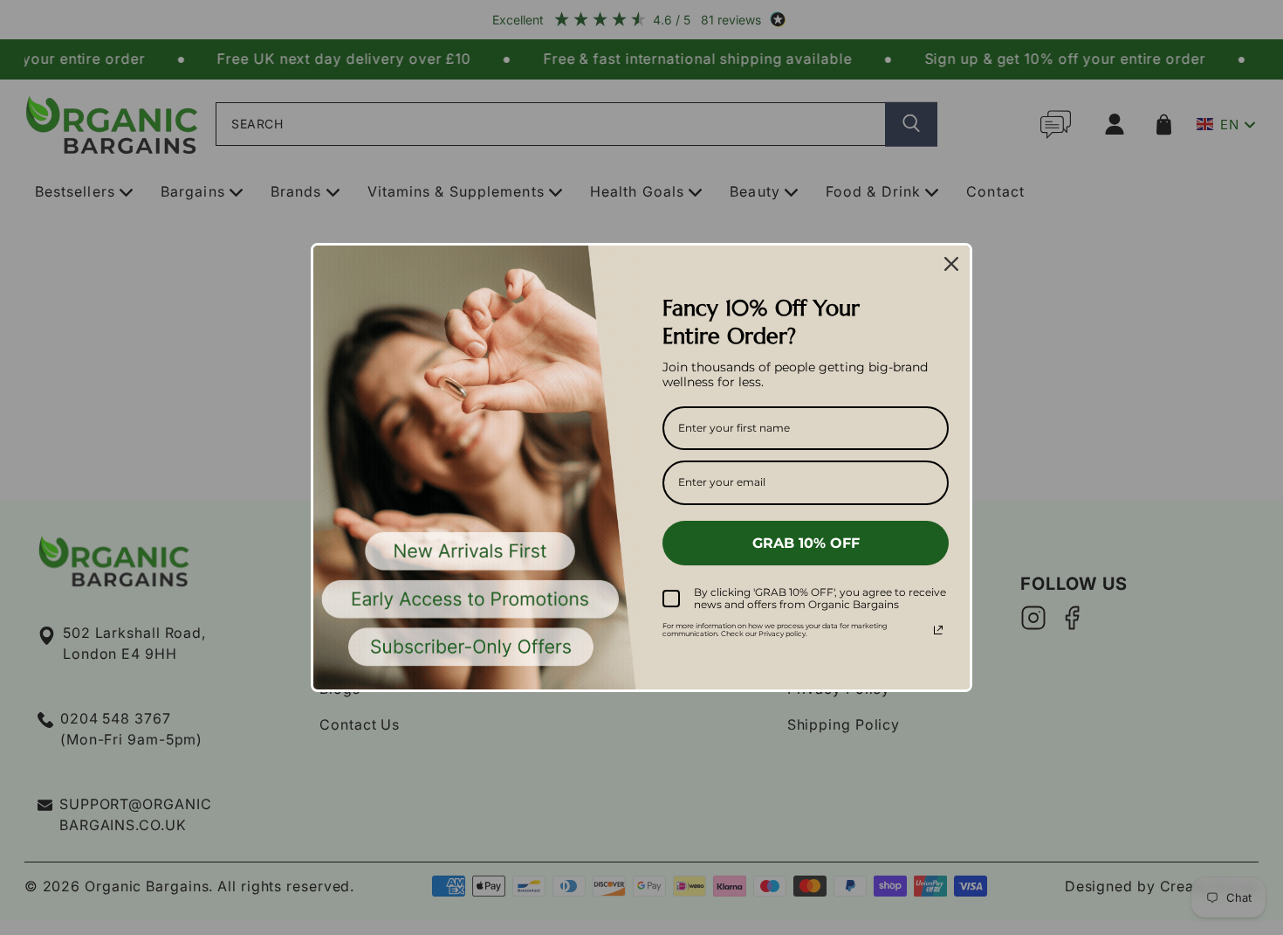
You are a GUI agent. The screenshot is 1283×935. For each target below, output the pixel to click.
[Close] (951, 264)
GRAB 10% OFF (806, 543)
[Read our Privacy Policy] (938, 630)
